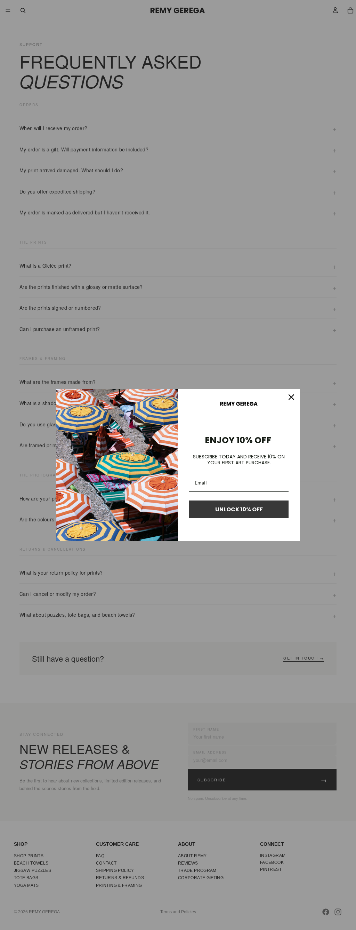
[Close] (291, 397)
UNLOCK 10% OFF (239, 509)
